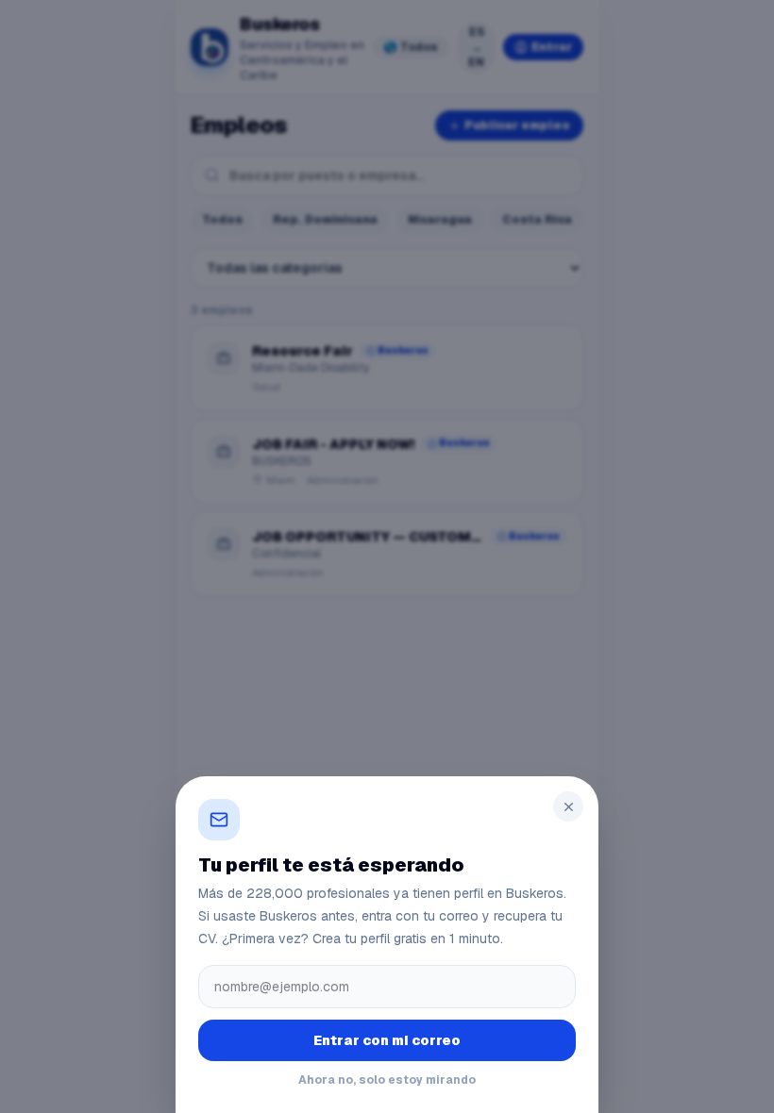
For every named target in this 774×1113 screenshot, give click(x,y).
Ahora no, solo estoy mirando (387, 1080)
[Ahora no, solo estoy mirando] (387, 556)
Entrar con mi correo (387, 1040)
